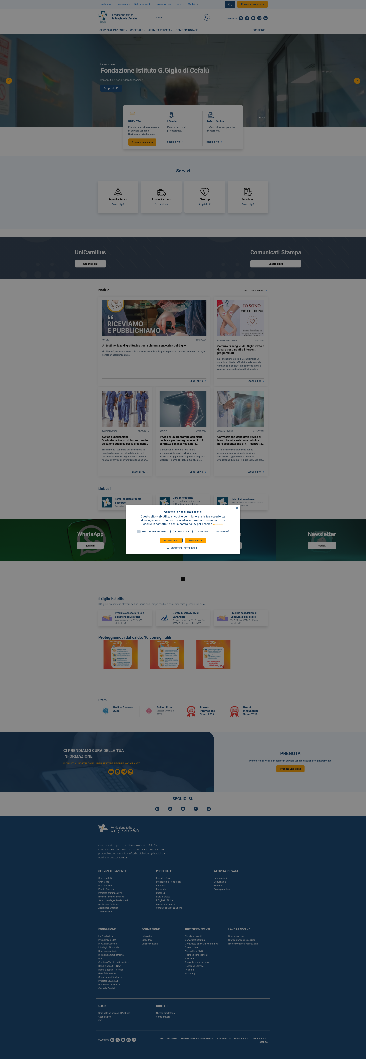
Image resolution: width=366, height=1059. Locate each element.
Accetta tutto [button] (171, 540)
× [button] (237, 508)
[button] (183, 548)
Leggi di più (218, 524)
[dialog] (183, 529)
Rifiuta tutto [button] (195, 540)
